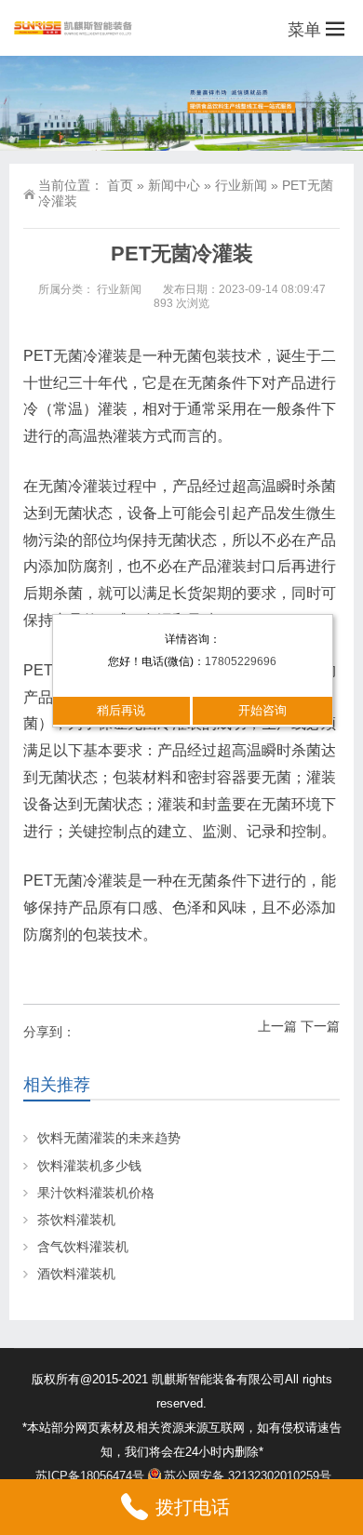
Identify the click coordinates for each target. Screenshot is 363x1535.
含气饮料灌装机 (82, 1246)
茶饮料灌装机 (76, 1219)
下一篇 (320, 1026)
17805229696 (240, 661)
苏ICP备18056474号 (89, 1476)
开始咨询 (262, 710)
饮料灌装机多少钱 (89, 1165)
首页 (120, 185)
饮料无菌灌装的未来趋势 (109, 1137)
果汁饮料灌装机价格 (96, 1192)
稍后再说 (121, 710)
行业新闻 (241, 185)
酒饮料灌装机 (76, 1273)
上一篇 (277, 1026)
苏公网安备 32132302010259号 (247, 1476)
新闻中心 (174, 185)
